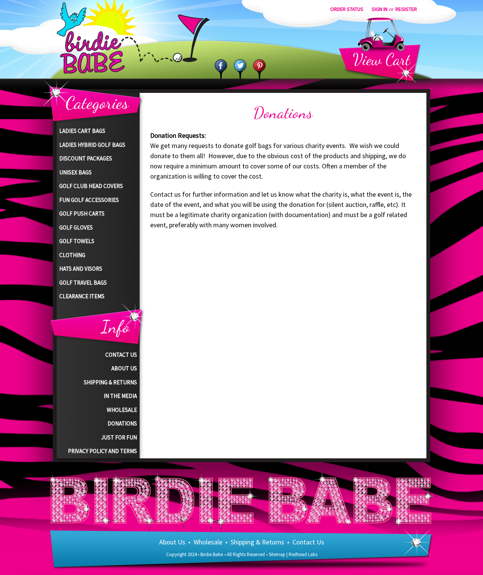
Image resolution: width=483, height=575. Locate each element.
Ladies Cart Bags (82, 130)
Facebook (221, 69)
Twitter (240, 69)
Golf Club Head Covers (91, 186)
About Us (124, 368)
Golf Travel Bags (83, 282)
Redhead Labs (303, 554)
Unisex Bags (75, 172)
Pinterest (259, 69)
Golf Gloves (76, 227)
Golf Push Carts (82, 213)
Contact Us (121, 354)
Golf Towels (76, 241)
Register (406, 9)
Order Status (346, 9)
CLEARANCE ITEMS (82, 296)
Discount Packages (85, 158)
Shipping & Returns (110, 382)
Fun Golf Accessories (89, 199)
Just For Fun (119, 437)
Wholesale (122, 409)
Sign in (380, 9)
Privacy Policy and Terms (102, 451)
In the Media (120, 395)
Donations (122, 423)
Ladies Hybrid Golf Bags (92, 144)
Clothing (72, 255)
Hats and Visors (80, 268)
